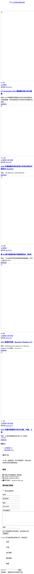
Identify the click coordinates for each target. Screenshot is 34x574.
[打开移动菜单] (17, 5)
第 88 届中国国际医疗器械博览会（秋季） (17, 254)
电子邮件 (6, 498)
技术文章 (10, 160)
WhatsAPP (6, 506)
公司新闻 (4, 85)
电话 (4, 503)
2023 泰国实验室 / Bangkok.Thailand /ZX (16, 342)
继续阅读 (4, 104)
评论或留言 (7, 510)
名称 (4, 494)
